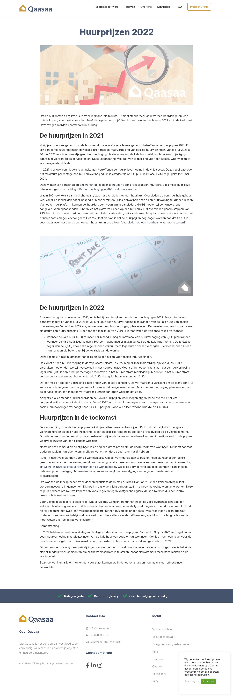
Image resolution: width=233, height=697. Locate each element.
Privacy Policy (41, 663)
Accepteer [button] (208, 681)
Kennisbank (164, 6)
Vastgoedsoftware (107, 6)
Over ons (146, 6)
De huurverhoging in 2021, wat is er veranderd (109, 189)
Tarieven (129, 6)
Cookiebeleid (25, 663)
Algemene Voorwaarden (61, 663)
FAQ (179, 6)
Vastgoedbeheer (162, 629)
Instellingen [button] (191, 681)
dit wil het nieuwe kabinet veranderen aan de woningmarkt (78, 466)
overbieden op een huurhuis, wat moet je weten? (153, 222)
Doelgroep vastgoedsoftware (170, 644)
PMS (155, 651)
